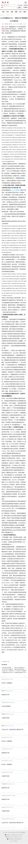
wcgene (3, 772)
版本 (21, 832)
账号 (2, 5)
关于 (4, 832)
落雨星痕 (3, 714)
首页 (3, 11)
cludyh (3, 679)
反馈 (16, 832)
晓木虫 (5, 2)
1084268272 (4, 702)
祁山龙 (3, 783)
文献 (12, 11)
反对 (13, 687)
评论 (4, 676)
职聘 (16, 11)
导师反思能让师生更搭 (6, 667)
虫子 (6, 24)
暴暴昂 (3, 690)
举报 (25, 676)
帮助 (13, 832)
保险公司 (5, 661)
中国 (8, 661)
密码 (2, 7)
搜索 (24, 11)
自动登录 (20, 5)
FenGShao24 (4, 818)
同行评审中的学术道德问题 (7, 669)
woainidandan (4, 795)
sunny (3, 749)
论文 (20, 11)
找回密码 (25, 5)
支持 (9, 687)
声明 (9, 832)
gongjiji (3, 807)
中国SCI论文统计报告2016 (19, 667)
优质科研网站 (11, 839)
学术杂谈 (7, 15)
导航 (18, 832)
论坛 (7, 11)
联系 (6, 832)
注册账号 (25, 7)
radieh (3, 737)
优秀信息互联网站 (17, 839)
